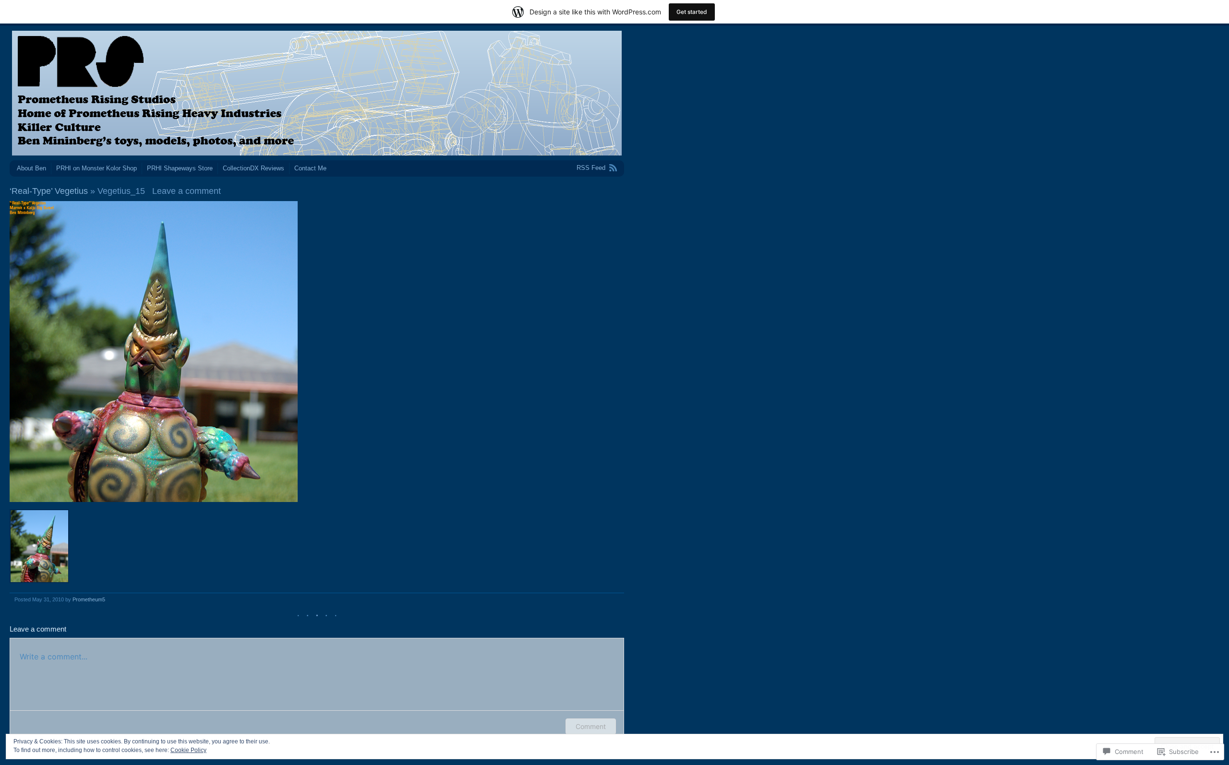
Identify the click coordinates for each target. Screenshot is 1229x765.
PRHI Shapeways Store (180, 168)
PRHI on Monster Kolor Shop (96, 168)
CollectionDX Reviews (253, 168)
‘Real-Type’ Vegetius (49, 191)
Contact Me (310, 168)
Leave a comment (186, 191)
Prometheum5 (88, 599)
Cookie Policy (188, 750)
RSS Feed (591, 167)
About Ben (31, 168)
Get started (691, 11)
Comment (591, 726)
